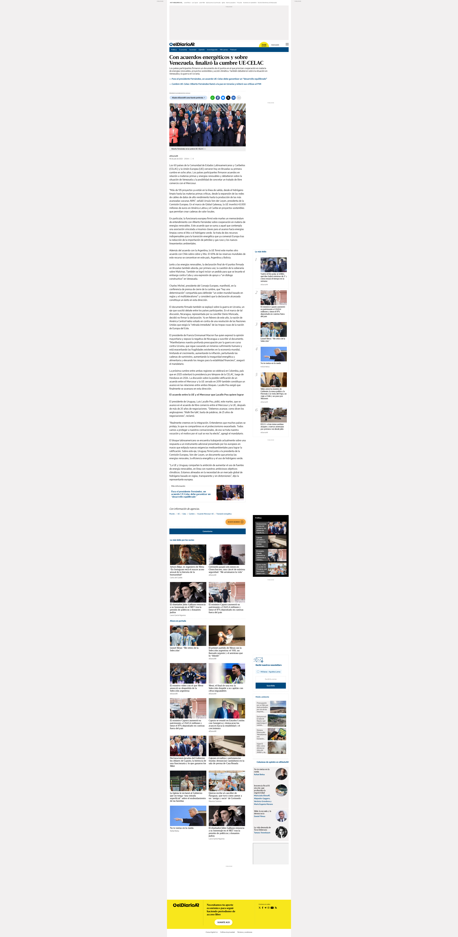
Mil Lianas (224, 50)
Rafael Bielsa (174, 831)
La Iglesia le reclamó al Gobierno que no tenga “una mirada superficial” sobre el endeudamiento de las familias (188, 797)
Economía (183, 50)
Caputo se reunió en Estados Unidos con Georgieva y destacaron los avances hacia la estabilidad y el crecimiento (226, 724)
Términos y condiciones (244, 932)
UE (178, 514)
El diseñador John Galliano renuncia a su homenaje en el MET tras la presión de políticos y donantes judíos (188, 608)
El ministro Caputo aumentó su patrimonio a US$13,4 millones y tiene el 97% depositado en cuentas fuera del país (226, 608)
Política (174, 50)
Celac (184, 514)
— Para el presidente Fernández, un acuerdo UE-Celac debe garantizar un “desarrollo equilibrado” (218, 78)
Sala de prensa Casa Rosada (213, 2)
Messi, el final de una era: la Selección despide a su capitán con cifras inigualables (226, 688)
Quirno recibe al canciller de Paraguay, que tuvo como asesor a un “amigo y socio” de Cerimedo (225, 796)
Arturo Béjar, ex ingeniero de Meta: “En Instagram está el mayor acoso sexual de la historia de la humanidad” (187, 570)
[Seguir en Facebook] (262, 908)
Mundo (172, 514)
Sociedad (192, 50)
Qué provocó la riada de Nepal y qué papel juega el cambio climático (262, 721)
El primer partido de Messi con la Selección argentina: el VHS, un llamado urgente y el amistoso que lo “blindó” (226, 651)
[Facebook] (218, 98)
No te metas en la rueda (181, 828)
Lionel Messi (187, 2)
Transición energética (224, 514)
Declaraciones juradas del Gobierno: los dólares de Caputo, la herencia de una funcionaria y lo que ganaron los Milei (188, 762)
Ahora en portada (178, 621)
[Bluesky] (223, 98)
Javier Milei (202, 2)
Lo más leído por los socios (182, 540)
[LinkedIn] (233, 98)
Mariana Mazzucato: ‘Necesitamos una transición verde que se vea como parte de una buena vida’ (261, 734)
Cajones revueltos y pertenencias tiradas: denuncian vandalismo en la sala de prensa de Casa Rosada (226, 761)
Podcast (233, 50)
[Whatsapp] (212, 98)
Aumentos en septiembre (250, 2)
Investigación (212, 50)
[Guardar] (239, 98)
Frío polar (239, 2)
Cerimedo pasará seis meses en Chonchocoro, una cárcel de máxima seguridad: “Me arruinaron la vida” (227, 569)
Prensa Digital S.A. (212, 932)
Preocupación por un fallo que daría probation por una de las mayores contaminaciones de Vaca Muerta (263, 707)
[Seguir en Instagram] (268, 908)
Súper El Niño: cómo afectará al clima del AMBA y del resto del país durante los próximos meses (261, 748)
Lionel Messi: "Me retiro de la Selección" (273, 339)
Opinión (202, 50)
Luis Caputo (195, 2)
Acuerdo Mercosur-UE (205, 514)
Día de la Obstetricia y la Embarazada (267, 2)
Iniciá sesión (275, 45)
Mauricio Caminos (215, 801)
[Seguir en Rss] (276, 908)
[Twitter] (228, 98)
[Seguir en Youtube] (272, 908)
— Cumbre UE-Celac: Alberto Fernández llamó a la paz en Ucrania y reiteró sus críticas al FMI (215, 83)
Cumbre (192, 514)
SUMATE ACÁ (223, 922)
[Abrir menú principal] (287, 44)
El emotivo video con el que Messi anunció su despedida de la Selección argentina (186, 688)
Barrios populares (231, 2)
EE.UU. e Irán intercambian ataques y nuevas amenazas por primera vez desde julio (272, 426)
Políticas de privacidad (227, 932)
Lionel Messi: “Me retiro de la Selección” (184, 649)
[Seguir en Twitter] (260, 908)
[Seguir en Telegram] (265, 908)
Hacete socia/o (264, 45)
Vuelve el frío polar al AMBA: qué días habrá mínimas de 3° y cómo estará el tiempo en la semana (274, 277)
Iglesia (223, 2)
